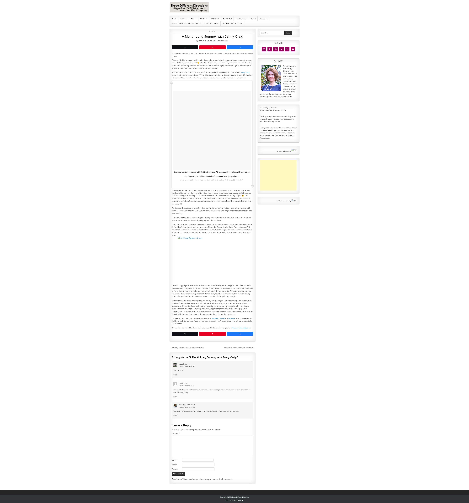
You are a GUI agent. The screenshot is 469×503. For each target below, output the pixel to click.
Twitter (222, 318)
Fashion (203, 18)
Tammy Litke (202, 41)
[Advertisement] (278, 175)
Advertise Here (212, 24)
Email (174, 465)
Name (174, 460)
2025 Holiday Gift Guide (232, 24)
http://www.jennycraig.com (241, 328)
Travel (262, 18)
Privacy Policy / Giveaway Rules (186, 24)
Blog (174, 18)
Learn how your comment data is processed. (216, 479)
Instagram (215, 318)
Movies (214, 18)
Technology (240, 18)
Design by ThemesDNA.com (234, 500)
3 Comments (223, 41)
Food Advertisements (283, 151)
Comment (176, 433)
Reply (175, 375)
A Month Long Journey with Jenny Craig (212, 36)
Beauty (183, 18)
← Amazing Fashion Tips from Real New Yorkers (187, 347)
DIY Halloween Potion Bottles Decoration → (239, 347)
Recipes (226, 18)
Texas (253, 18)
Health (213, 31)
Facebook (231, 318)
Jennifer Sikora (184, 405)
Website (174, 469)
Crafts (193, 18)
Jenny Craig (245, 72)
